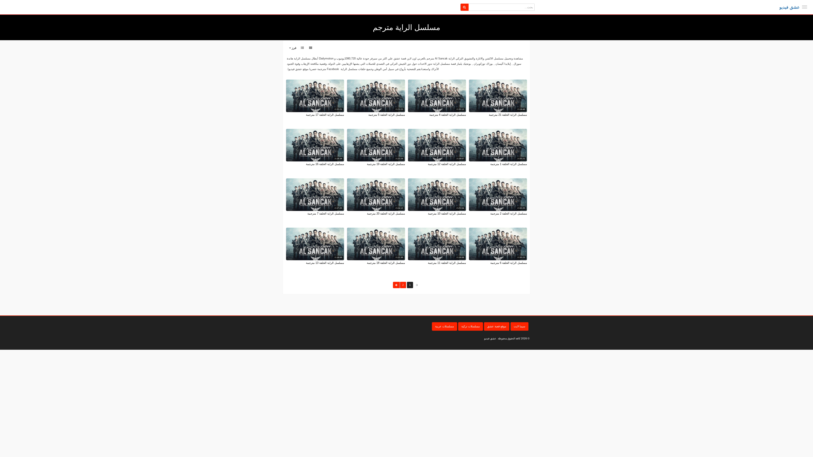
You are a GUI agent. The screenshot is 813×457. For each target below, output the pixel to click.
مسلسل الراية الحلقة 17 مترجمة (325, 114)
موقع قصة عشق (496, 326)
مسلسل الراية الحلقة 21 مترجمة (508, 114)
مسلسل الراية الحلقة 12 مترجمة (447, 164)
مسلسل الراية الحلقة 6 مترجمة (508, 262)
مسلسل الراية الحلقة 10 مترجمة (447, 213)
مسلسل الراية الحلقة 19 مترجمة (386, 164)
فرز (293, 48)
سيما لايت (519, 326)
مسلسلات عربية (444, 326)
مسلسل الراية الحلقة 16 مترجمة (325, 164)
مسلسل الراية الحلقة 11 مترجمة (447, 262)
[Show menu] (804, 7)
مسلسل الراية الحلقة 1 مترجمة (508, 164)
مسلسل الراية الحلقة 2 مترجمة (508, 213)
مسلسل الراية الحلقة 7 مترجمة (325, 213)
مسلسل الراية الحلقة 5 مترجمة (386, 114)
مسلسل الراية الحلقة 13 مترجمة (325, 262)
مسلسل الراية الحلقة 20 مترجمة (386, 213)
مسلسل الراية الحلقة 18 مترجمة (386, 262)
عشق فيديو (789, 7)
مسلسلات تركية (470, 326)
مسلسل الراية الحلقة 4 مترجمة (447, 114)
